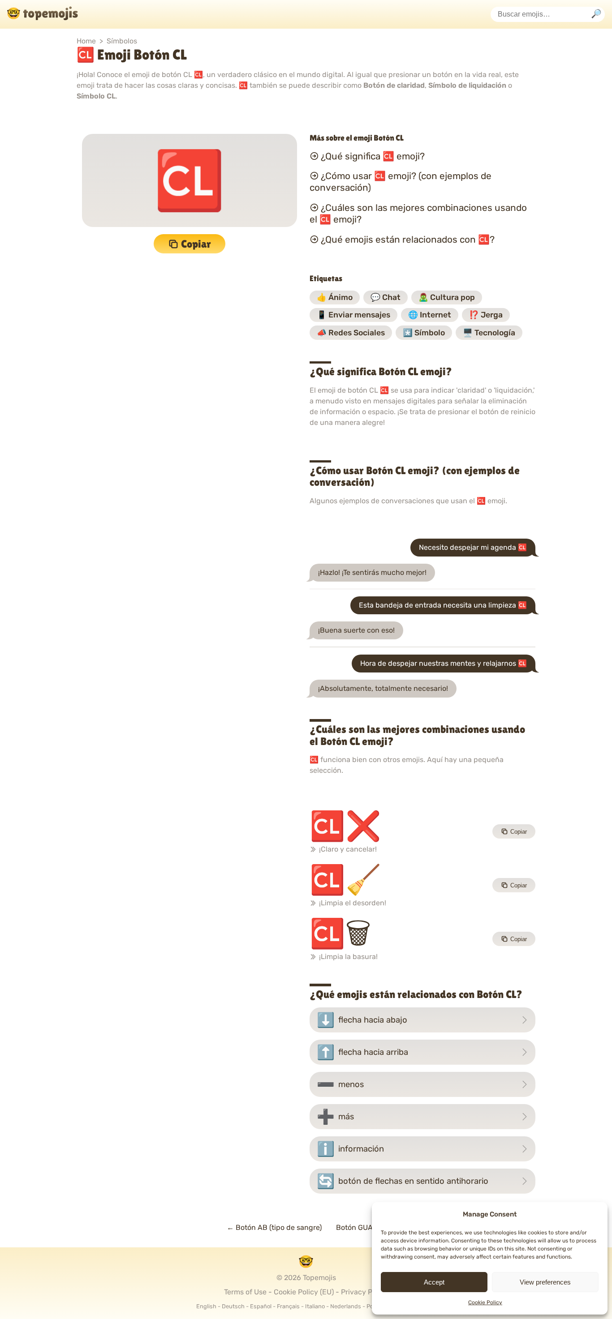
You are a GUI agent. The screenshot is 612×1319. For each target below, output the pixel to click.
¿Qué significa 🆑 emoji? (373, 155)
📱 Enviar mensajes (353, 314)
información (350, 1148)
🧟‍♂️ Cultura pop (446, 297)
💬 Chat (386, 297)
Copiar (196, 244)
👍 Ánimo (335, 297)
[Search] (596, 15)
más (335, 1116)
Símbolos (122, 41)
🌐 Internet (429, 314)
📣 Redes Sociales (351, 332)
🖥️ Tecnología (489, 332)
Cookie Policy (485, 1302)
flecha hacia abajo (362, 1019)
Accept (434, 1282)
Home (86, 41)
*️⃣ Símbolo (424, 332)
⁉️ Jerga (486, 314)
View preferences (545, 1282)
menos (340, 1084)
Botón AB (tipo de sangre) (274, 1227)
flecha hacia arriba (362, 1052)
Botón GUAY (361, 1227)
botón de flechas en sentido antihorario (402, 1181)
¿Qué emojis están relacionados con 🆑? (408, 239)
